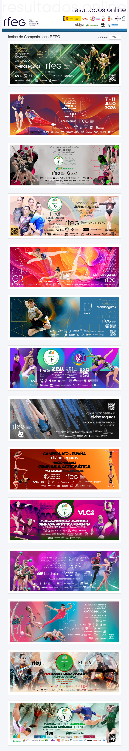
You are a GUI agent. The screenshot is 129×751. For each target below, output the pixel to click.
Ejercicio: (103, 36)
